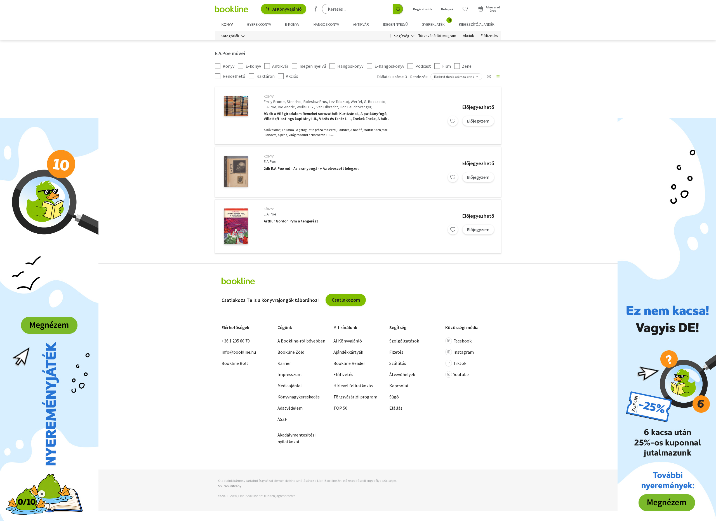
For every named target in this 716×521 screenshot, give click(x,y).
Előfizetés (489, 36)
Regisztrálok (422, 9)
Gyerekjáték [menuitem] (436, 22)
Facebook (462, 341)
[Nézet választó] (489, 76)
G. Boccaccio (374, 101)
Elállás (395, 408)
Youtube (461, 374)
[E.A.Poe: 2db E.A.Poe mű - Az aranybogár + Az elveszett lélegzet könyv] (236, 171)
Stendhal (294, 101)
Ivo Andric (286, 106)
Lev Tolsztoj (339, 101)
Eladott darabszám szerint (454, 76)
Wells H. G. (305, 106)
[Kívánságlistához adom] (453, 121)
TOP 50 (340, 408)
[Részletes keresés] (316, 9)
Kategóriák (230, 35)
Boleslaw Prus (315, 101)
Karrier (284, 363)
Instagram (463, 352)
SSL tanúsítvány (229, 486)
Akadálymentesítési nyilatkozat (296, 438)
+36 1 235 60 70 (236, 341)
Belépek (447, 9)
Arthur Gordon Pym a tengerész (291, 221)
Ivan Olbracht (327, 106)
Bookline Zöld (290, 352)
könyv (269, 96)
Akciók (468, 36)
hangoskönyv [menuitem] (326, 24)
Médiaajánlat (289, 385)
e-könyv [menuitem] (292, 24)
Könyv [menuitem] (227, 24)
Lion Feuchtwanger (355, 106)
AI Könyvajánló (287, 9)
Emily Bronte (274, 101)
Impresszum (289, 374)
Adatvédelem (290, 408)
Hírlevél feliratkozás (353, 385)
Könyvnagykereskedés (298, 397)
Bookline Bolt (235, 363)
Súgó (394, 397)
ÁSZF (282, 419)
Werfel (356, 101)
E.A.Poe (270, 106)
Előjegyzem (478, 121)
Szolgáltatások (404, 341)
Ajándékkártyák (348, 352)
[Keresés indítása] (398, 9)
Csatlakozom (346, 300)
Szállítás (397, 363)
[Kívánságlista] (465, 9)
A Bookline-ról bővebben (301, 341)
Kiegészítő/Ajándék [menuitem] (476, 24)
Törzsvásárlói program (437, 36)
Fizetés (396, 352)
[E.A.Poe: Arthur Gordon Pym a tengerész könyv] (236, 226)
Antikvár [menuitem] (361, 24)
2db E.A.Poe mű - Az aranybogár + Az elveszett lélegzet (311, 168)
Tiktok (459, 363)
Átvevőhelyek (402, 374)
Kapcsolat (399, 385)
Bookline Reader (349, 363)
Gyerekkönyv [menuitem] (259, 24)
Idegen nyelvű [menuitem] (395, 24)
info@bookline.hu (239, 352)
